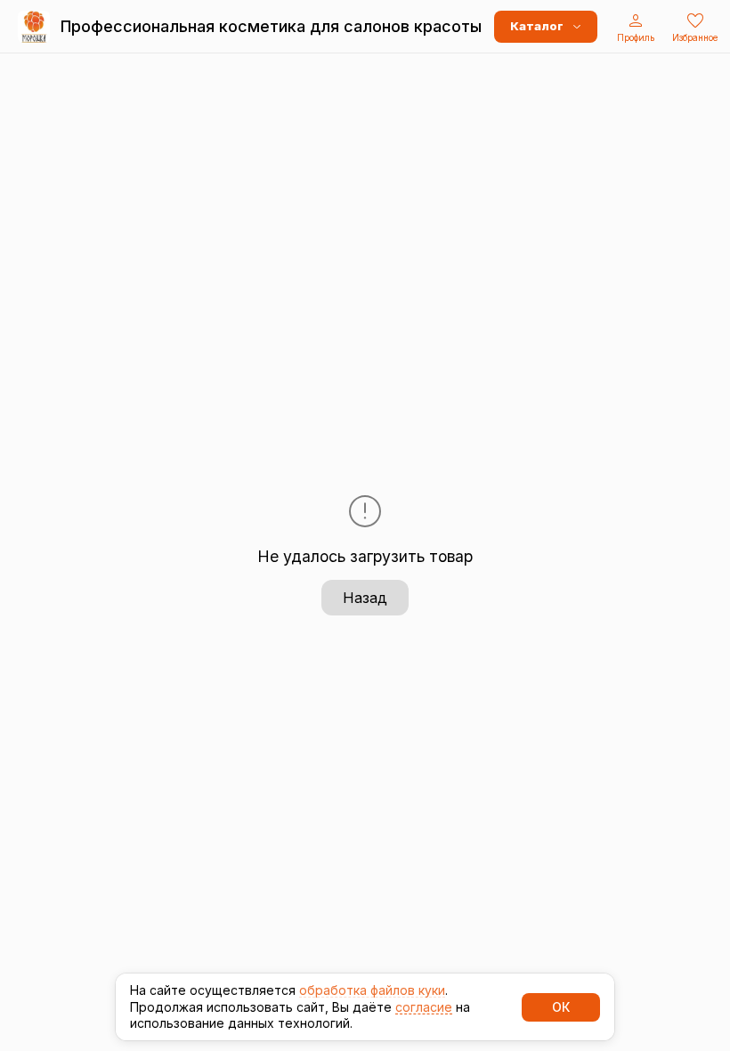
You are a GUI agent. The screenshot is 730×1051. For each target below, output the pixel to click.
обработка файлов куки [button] (372, 990)
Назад (365, 598)
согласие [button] (423, 1006)
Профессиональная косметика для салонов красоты (271, 26)
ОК (561, 1006)
